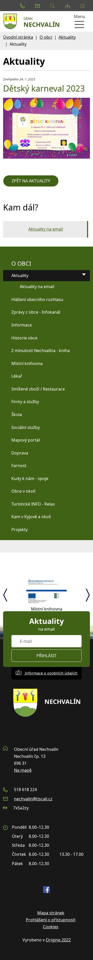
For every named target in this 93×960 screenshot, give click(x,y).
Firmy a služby (25, 401)
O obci (46, 37)
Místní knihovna (27, 363)
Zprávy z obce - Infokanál (35, 312)
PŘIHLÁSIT (46, 655)
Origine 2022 (58, 940)
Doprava (19, 453)
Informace (21, 325)
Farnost (18, 465)
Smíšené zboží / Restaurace (38, 389)
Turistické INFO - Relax (33, 504)
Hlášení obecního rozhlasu (37, 299)
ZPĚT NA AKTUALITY (31, 181)
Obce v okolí (23, 491)
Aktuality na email (45, 229)
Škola (16, 414)
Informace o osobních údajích (51, 673)
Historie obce (24, 338)
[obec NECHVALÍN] (11, 21)
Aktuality (67, 37)
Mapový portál (25, 440)
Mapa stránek (50, 913)
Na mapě (23, 770)
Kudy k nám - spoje (29, 478)
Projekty (19, 529)
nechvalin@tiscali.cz (33, 799)
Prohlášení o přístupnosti (50, 920)
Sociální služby (25, 427)
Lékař (16, 376)
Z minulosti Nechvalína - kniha (40, 350)
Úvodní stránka (18, 37)
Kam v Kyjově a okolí (31, 516)
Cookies (50, 927)
